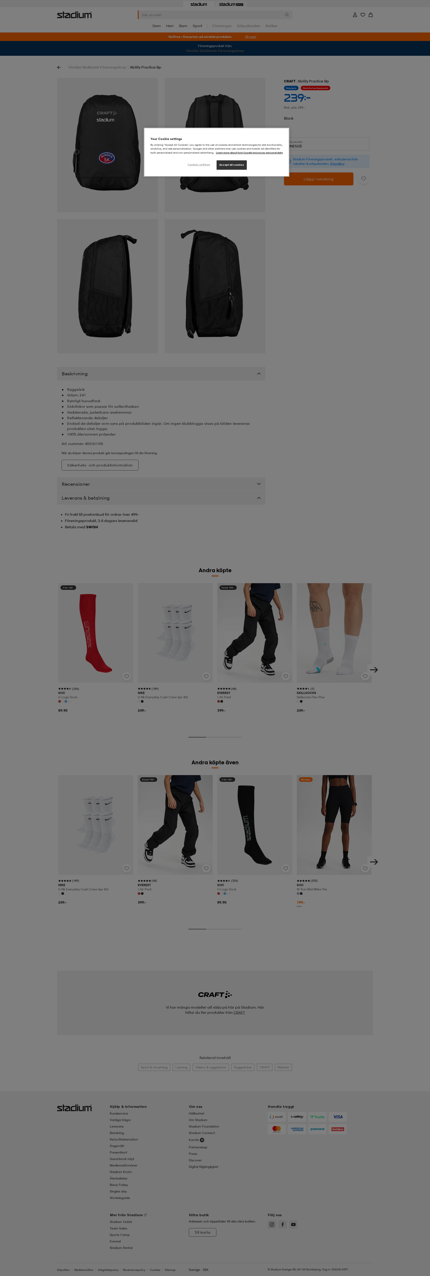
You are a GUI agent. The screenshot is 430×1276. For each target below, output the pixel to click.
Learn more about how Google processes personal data (249, 152)
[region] (216, 152)
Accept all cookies (231, 164)
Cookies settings (199, 164)
